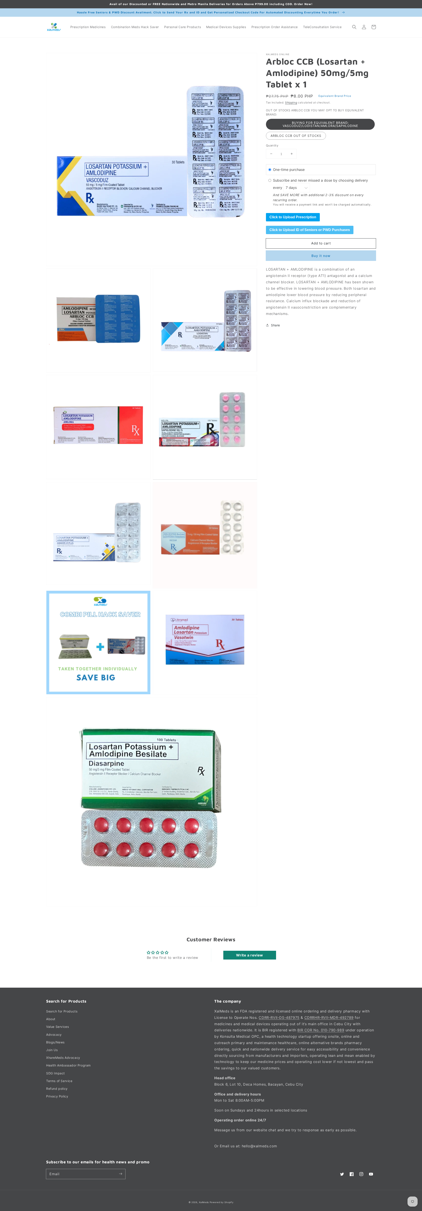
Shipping (291, 102)
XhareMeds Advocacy (63, 1057)
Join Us (52, 1050)
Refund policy (57, 1088)
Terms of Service (59, 1081)
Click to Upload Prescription (292, 217)
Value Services (57, 1026)
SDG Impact (55, 1073)
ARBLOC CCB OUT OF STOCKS (296, 135)
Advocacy (54, 1034)
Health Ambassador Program (68, 1065)
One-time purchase (289, 169)
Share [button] (275, 325)
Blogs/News (55, 1042)
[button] (354, 27)
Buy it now (320, 256)
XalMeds (204, 1202)
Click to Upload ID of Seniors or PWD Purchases (309, 229)
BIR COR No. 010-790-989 (320, 1030)
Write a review (249, 955)
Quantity (272, 145)
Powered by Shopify (222, 1202)
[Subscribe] (120, 1174)
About (50, 1019)
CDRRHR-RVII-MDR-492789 (329, 1017)
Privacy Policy (57, 1096)
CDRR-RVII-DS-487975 (279, 1017)
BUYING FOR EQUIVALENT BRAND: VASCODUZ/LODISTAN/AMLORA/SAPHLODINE (320, 124)
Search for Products (61, 1011)
